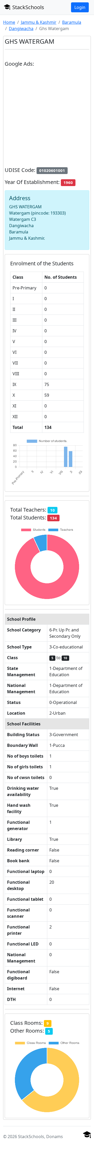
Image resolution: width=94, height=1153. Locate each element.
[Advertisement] (47, 119)
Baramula (71, 22)
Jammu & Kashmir (38, 22)
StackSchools (27, 7)
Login (79, 7)
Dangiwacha (21, 28)
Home (9, 22)
